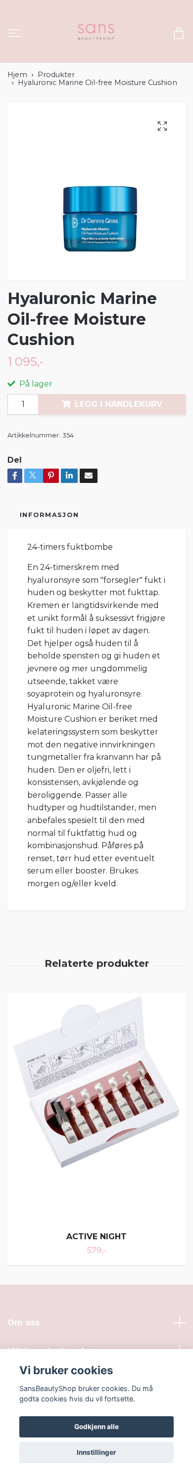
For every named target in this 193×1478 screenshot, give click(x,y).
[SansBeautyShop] (95, 34)
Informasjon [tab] (49, 515)
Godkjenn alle (96, 1427)
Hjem (17, 74)
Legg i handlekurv (118, 404)
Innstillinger (96, 1452)
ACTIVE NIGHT (96, 1236)
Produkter (56, 74)
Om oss (23, 1322)
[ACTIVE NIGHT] (96, 1108)
